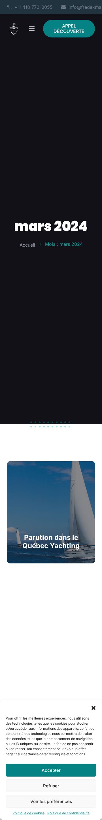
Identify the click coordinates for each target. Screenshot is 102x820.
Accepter (51, 770)
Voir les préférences (51, 801)
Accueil (27, 245)
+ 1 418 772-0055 (33, 7)
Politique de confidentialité (68, 813)
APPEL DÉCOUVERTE (69, 28)
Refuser (51, 785)
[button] (93, 707)
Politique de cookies (28, 813)
